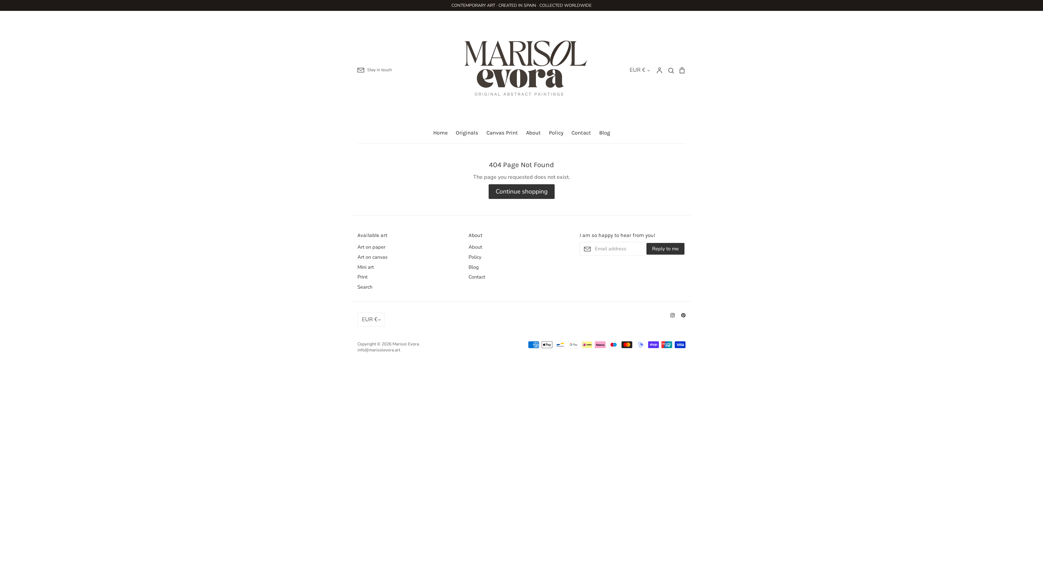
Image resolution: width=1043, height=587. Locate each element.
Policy (556, 133)
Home (440, 133)
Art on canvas (372, 257)
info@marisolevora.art (378, 350)
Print (362, 277)
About (533, 133)
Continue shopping (522, 191)
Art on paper (371, 247)
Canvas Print (502, 133)
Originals (467, 133)
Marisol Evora (405, 344)
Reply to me (665, 248)
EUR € (637, 70)
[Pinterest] (683, 315)
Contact (581, 133)
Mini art (365, 267)
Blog (604, 133)
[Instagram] (672, 315)
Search (364, 287)
